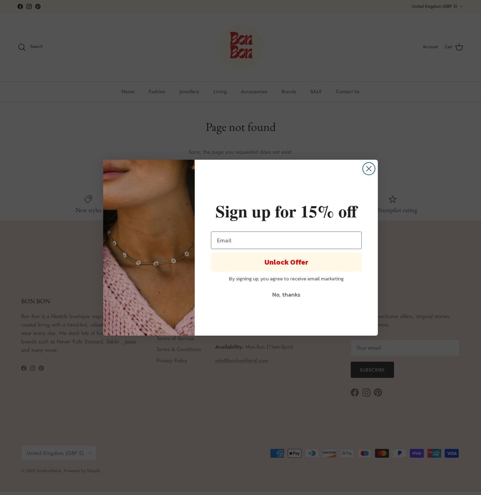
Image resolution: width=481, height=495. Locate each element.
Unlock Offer (286, 262)
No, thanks (286, 294)
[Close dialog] (369, 169)
